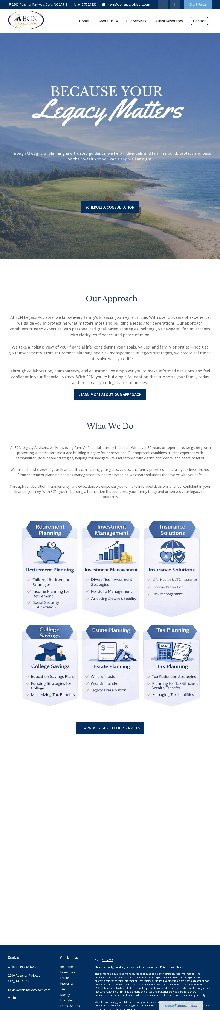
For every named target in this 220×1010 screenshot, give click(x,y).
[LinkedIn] (163, 4)
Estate (64, 978)
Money (65, 995)
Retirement (68, 967)
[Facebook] (175, 4)
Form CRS (107, 960)
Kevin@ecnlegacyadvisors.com (128, 4)
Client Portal (197, 4)
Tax (62, 989)
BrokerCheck (175, 967)
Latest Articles (70, 1006)
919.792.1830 (87, 4)
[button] (83, 20)
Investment (68, 972)
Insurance (67, 983)
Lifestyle (66, 1000)
